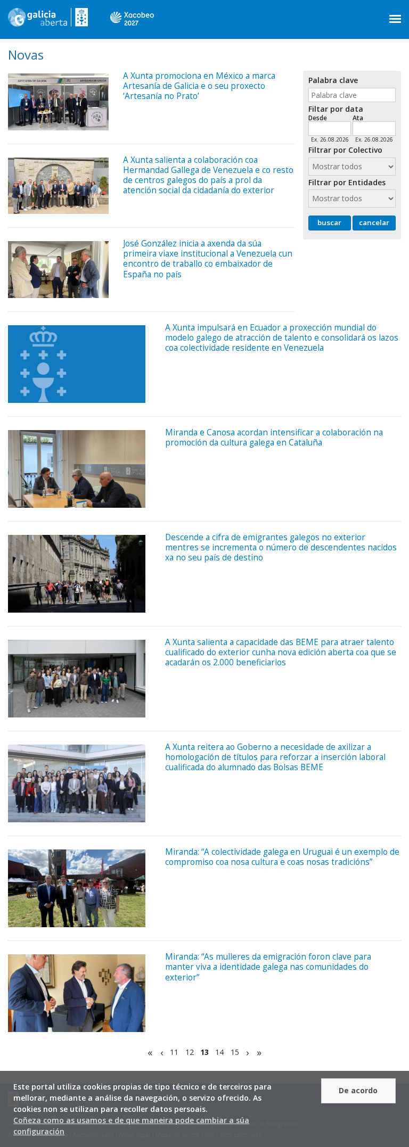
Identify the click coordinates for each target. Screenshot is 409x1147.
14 (219, 1052)
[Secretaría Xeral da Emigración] (48, 21)
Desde (317, 117)
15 (235, 1052)
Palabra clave (333, 80)
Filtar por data (335, 109)
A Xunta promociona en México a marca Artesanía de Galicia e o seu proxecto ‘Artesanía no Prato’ (199, 86)
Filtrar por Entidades (347, 182)
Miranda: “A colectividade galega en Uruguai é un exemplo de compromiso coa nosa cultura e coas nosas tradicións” (282, 857)
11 (174, 1052)
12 (189, 1052)
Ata (358, 117)
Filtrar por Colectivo (345, 150)
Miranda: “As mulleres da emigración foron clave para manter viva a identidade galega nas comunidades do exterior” (268, 967)
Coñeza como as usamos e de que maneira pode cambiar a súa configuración (131, 1125)
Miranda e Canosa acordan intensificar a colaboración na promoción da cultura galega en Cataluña (274, 437)
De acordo (358, 1090)
